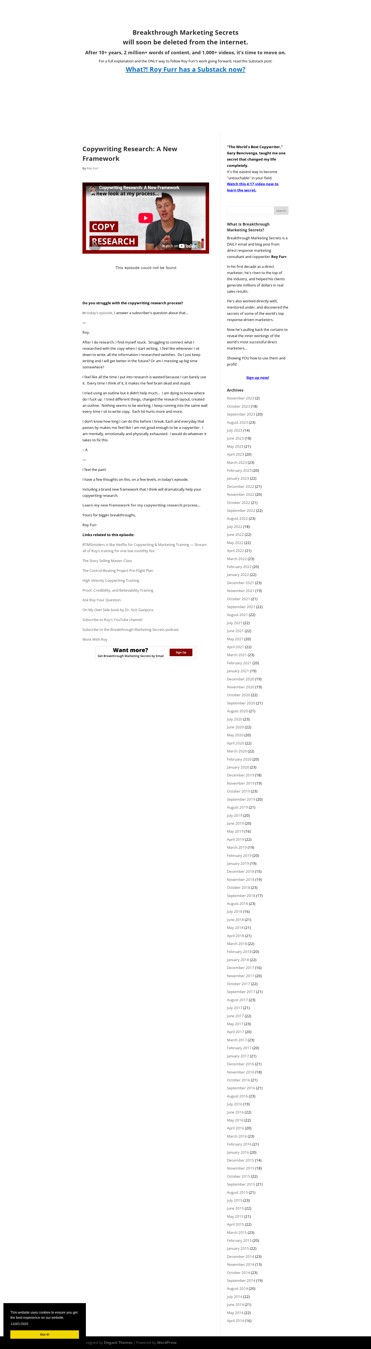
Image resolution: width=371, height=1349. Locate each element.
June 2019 (235, 823)
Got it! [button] (44, 1334)
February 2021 (239, 662)
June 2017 (235, 1015)
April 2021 (235, 646)
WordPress (166, 1342)
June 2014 (235, 1304)
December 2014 (240, 1256)
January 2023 (238, 478)
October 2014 (238, 1272)
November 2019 (240, 783)
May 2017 (235, 1023)
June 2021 (235, 630)
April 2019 (235, 839)
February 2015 (239, 1240)
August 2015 (237, 1192)
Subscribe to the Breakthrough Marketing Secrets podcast (130, 629)
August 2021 (237, 614)
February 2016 (239, 1144)
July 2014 (234, 1296)
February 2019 (239, 855)
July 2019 (234, 815)
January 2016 (238, 1152)
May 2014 (235, 1312)
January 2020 (238, 767)
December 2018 (240, 871)
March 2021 (237, 654)
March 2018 (237, 943)
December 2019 (240, 775)
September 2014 (241, 1280)
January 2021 (238, 670)
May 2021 (235, 638)
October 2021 (238, 598)
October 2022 (238, 502)
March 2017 (237, 1039)
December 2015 (240, 1160)
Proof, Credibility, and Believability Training (117, 590)
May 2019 (235, 831)
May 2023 (235, 446)
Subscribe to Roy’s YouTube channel (112, 619)
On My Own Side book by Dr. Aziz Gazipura (117, 609)
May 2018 (235, 927)
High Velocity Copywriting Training (110, 580)
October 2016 (238, 1080)
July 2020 (234, 719)
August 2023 (237, 422)
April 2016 (235, 1128)
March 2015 (237, 1232)
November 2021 (240, 590)
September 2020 (241, 703)
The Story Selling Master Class (107, 560)
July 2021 (234, 622)
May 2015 (235, 1216)
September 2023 (241, 414)
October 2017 (238, 983)
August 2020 (237, 710)
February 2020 (239, 759)
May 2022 (235, 542)
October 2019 (238, 791)
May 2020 (235, 735)
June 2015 (235, 1208)
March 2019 (237, 847)
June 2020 (235, 727)
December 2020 (240, 679)
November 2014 (240, 1264)
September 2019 (241, 799)
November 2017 (240, 975)
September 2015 (241, 1184)
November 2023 (240, 398)
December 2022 (240, 486)
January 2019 (238, 863)
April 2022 (235, 550)
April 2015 (235, 1224)
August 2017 (237, 999)
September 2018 (241, 895)
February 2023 (239, 470)
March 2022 (237, 558)
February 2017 (239, 1047)
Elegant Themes (118, 1342)
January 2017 (238, 1056)
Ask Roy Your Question (101, 599)
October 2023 (238, 406)
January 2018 (238, 959)
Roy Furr (93, 168)
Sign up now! (257, 377)
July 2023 (234, 430)
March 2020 (237, 751)
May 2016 (235, 1120)
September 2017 (241, 991)
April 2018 (235, 935)
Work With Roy (94, 639)
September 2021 (241, 606)
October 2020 (238, 694)
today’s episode (100, 312)
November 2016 (240, 1072)
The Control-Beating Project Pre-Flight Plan (117, 570)
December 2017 (240, 967)
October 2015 (238, 1176)
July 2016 (234, 1104)
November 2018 (240, 879)
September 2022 (241, 510)
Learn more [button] (19, 1323)
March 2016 (237, 1136)
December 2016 (240, 1063)
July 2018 (234, 911)
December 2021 (240, 582)
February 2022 (239, 566)
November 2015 (240, 1168)
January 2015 (238, 1248)
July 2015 (234, 1200)
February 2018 (239, 951)
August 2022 (237, 518)
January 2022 (238, 574)
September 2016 (241, 1087)
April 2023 (235, 454)
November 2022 (240, 494)
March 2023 (237, 462)
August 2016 (237, 1096)
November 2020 (240, 686)
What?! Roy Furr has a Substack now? (185, 69)
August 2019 (237, 807)
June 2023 (235, 438)
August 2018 (237, 903)
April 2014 (235, 1320)
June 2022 (235, 534)
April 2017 (235, 1031)
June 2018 (235, 919)
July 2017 (234, 1007)
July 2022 (234, 526)
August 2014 (237, 1288)
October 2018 (238, 887)
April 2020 (235, 743)
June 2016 (235, 1112)
